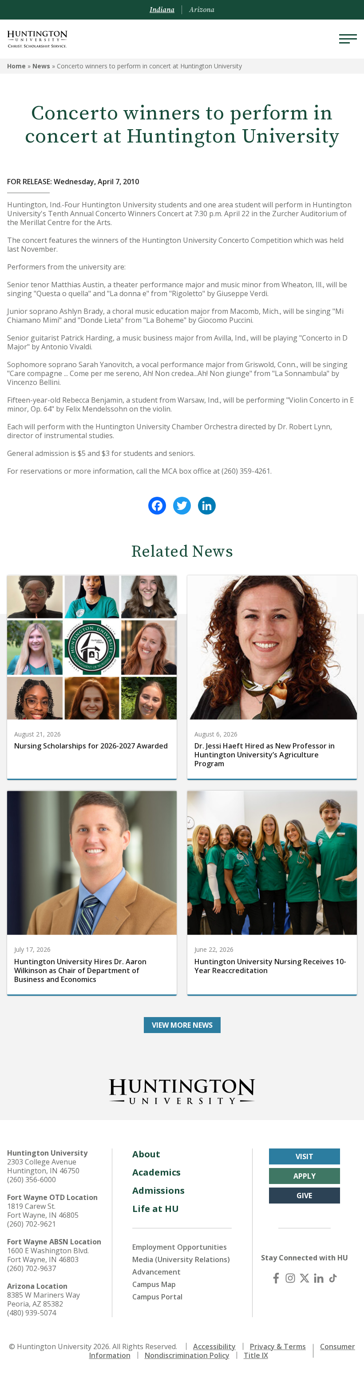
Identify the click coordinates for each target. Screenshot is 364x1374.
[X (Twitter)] (304, 1278)
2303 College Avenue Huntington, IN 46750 (43, 1166)
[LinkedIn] (207, 506)
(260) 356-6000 (31, 1179)
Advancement (156, 1272)
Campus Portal (157, 1297)
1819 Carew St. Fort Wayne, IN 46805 (43, 1210)
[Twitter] (182, 506)
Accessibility (214, 1346)
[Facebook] (157, 506)
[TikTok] (333, 1278)
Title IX (256, 1355)
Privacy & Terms (278, 1346)
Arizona (201, 9)
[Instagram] (290, 1278)
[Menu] (348, 39)
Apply (304, 1176)
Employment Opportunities (179, 1247)
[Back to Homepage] (182, 1090)
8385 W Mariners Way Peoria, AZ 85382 (43, 1299)
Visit (304, 1156)
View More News (182, 1025)
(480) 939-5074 (31, 1313)
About (146, 1154)
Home (16, 66)
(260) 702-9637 (31, 1268)
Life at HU (155, 1209)
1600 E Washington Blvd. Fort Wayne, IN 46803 (48, 1255)
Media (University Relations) (181, 1259)
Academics (156, 1172)
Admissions (158, 1190)
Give (304, 1195)
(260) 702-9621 (31, 1224)
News (41, 66)
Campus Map (154, 1284)
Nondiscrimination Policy (187, 1355)
